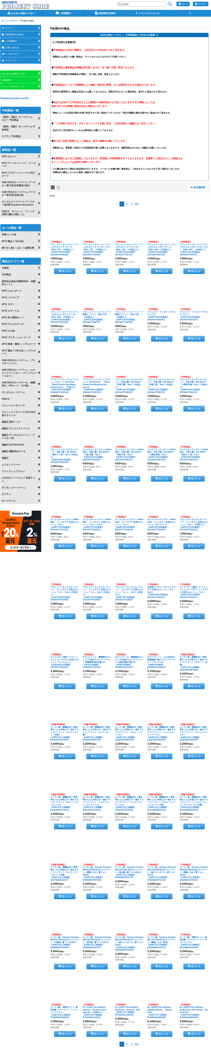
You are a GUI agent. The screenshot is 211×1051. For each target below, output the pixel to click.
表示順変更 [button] (199, 187)
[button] (190, 13)
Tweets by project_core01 (14, 98)
